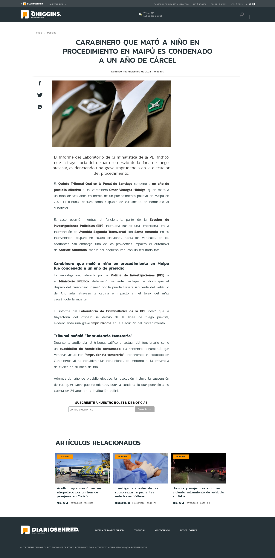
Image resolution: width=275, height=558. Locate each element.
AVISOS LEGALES (188, 530)
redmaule (62, 502)
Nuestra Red (56, 4)
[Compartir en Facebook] (40, 85)
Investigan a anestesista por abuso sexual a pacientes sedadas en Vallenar (136, 492)
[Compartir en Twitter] (40, 97)
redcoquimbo (123, 502)
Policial (51, 32)
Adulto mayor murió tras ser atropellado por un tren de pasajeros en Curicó (79, 492)
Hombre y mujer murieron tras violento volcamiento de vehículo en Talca (198, 492)
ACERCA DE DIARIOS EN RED (109, 530)
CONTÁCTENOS (162, 530)
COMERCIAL (139, 530)
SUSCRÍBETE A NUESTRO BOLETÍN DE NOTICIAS (111, 402)
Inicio (39, 32)
